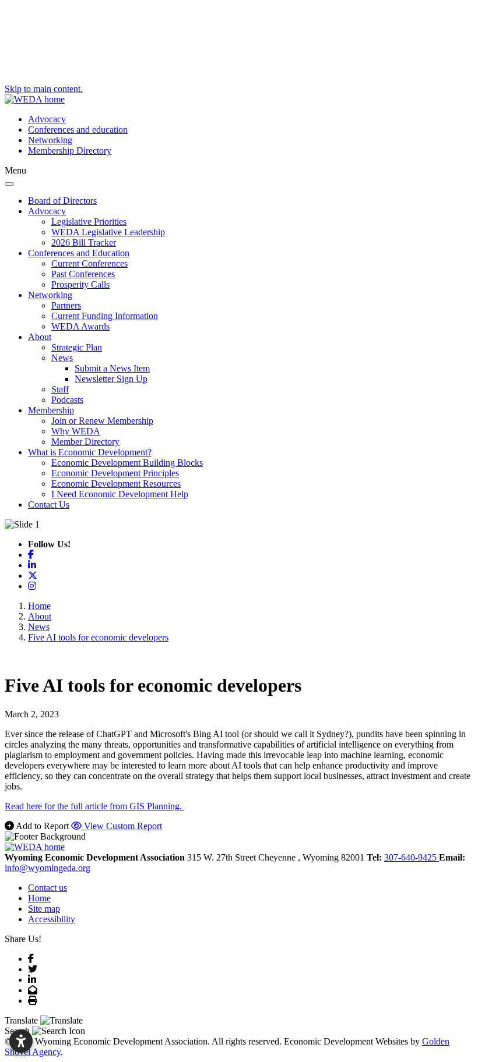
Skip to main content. (44, 89)
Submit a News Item (112, 368)
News (62, 358)
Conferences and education (78, 129)
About (39, 337)
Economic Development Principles (115, 473)
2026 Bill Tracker (83, 242)
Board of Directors (62, 201)
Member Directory (85, 442)
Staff (60, 389)
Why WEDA (75, 431)
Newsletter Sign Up (111, 379)
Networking (50, 140)
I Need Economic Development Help (119, 494)
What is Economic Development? (90, 452)
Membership (51, 410)
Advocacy (47, 119)
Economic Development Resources (116, 483)
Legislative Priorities (88, 221)
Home (39, 898)
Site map (44, 909)
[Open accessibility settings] (21, 1041)
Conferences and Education (78, 253)
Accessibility (51, 919)
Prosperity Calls (80, 284)
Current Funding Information (104, 316)
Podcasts (67, 400)
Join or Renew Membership (102, 421)
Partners (66, 305)
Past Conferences (83, 274)
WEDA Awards (80, 326)
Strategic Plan (76, 347)
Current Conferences (89, 263)
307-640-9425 (411, 857)
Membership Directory (69, 150)
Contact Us (48, 504)
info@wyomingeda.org (47, 868)
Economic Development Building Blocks (127, 463)
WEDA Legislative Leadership (108, 232)
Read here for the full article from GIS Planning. (94, 806)
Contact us (47, 888)
